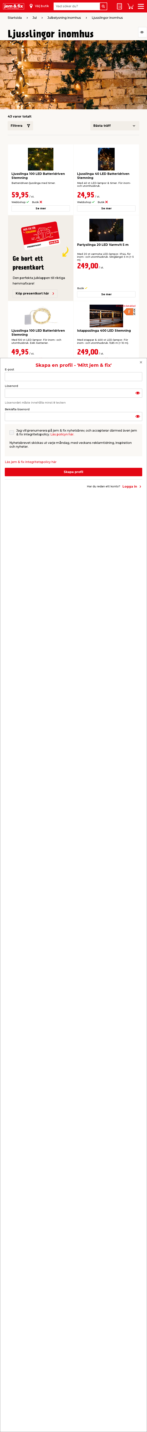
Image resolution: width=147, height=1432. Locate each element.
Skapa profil (73, 472)
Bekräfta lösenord (17, 409)
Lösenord (11, 386)
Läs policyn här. (62, 434)
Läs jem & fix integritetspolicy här (30, 462)
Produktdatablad (126, 306)
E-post (9, 369)
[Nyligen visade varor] (142, 32)
